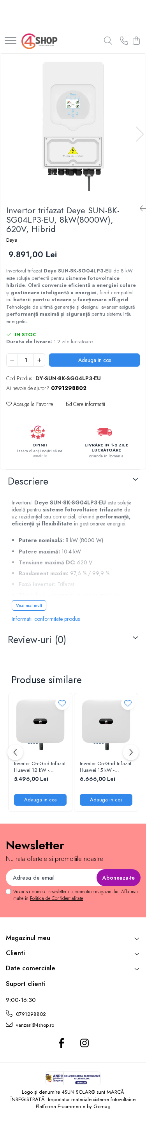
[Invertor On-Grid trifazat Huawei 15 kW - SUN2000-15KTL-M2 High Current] (106, 725)
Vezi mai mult (29, 605)
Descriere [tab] (28, 481)
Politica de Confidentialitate (56, 898)
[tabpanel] (73, 126)
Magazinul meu (28, 937)
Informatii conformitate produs (46, 618)
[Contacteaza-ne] (124, 41)
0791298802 (30, 1014)
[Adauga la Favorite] (62, 703)
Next (139, 134)
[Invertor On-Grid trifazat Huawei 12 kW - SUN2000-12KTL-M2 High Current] (40, 725)
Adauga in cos (94, 360)
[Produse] (10, 41)
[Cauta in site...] (108, 41)
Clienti (15, 952)
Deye (11, 240)
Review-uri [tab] (37, 639)
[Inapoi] (140, 208)
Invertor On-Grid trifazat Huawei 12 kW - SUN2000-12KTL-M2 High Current (39, 767)
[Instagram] (84, 1043)
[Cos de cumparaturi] (136, 41)
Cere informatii (88, 404)
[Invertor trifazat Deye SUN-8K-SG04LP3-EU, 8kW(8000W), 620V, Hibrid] (73, 126)
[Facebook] (62, 1043)
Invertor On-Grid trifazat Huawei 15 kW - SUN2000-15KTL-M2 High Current (105, 767)
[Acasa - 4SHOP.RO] (39, 41)
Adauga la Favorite (32, 404)
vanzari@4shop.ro (34, 1025)
